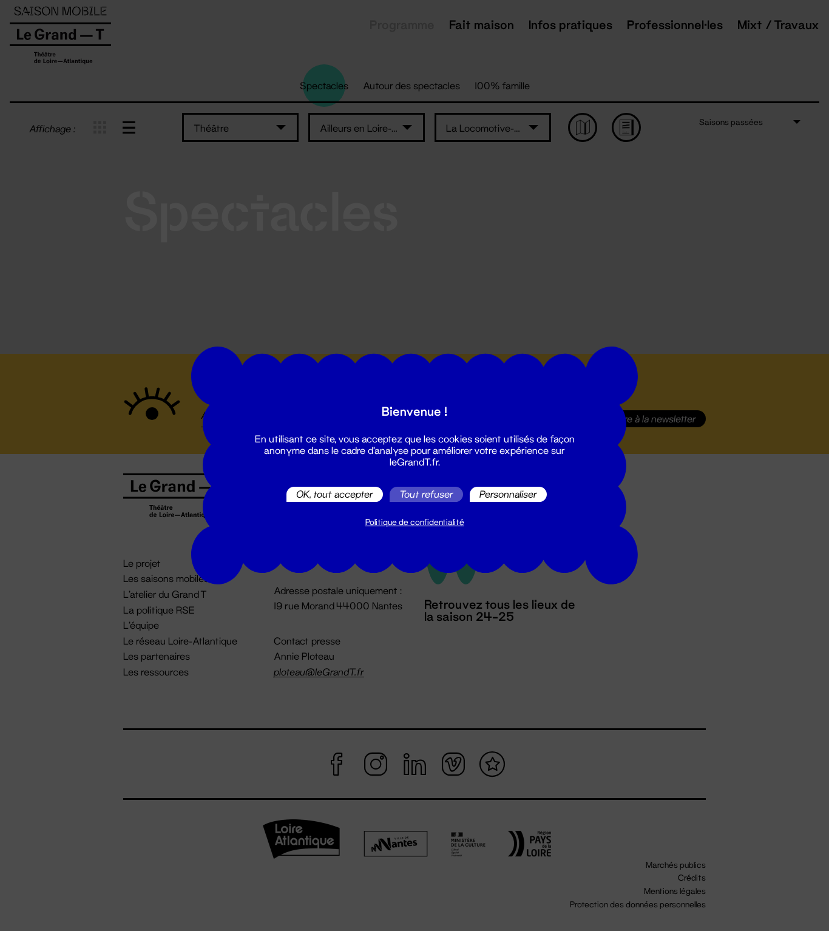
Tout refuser (426, 494)
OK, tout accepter (334, 494)
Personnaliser (508, 494)
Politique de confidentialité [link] (414, 522)
